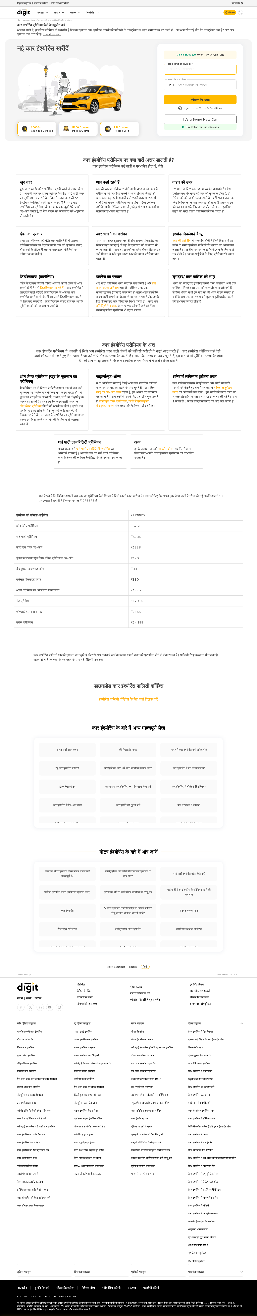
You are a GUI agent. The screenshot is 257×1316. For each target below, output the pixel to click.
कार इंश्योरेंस (67, 910)
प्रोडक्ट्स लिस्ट (85, 997)
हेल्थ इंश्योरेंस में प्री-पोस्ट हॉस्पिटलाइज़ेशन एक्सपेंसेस (212, 1158)
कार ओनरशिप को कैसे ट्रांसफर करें (33, 1197)
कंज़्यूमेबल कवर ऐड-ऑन (85, 1102)
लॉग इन (231, 12)
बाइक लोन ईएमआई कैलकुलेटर (88, 1173)
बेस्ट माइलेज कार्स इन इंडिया (30, 1181)
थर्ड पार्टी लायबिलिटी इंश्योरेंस (92, 449)
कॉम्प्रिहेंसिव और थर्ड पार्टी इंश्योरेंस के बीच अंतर (128, 768)
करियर (38, 998)
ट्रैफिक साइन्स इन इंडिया (143, 1166)
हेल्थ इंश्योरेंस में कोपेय (198, 1134)
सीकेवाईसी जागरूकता (87, 1003)
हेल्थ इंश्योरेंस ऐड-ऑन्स (199, 1094)
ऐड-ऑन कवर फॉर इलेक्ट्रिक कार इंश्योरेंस (37, 1078)
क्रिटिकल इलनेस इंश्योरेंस (200, 1078)
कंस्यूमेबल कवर (105, 406)
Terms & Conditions (210, 108)
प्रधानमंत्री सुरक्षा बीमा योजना (202, 1237)
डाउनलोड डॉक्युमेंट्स (200, 1003)
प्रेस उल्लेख (136, 987)
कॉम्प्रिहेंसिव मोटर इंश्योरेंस (128, 929)
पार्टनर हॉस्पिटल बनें (140, 993)
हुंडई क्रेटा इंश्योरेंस (26, 1055)
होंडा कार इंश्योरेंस (25, 1039)
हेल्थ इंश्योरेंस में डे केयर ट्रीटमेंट (203, 1181)
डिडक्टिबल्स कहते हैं (51, 288)
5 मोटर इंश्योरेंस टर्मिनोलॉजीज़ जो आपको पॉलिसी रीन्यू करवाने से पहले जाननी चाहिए (128, 910)
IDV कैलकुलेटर (67, 786)
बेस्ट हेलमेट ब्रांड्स (140, 1118)
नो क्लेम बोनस (165, 449)
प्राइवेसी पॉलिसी (151, 1288)
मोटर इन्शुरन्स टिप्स (188, 910)
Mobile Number (177, 79)
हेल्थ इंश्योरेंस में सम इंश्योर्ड (200, 1142)
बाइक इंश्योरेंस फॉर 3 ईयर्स (86, 1055)
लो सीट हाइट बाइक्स (83, 1134)
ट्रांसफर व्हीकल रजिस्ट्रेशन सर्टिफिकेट (149, 1094)
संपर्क (28, 998)
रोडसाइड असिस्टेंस (67, 929)
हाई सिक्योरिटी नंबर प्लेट (142, 1087)
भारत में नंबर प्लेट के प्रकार (143, 1173)
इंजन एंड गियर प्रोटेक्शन (112, 401)
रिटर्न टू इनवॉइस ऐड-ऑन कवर (88, 1094)
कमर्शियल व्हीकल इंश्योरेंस (189, 929)
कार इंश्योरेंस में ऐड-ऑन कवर (67, 805)
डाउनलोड (22, 1288)
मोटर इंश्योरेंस (137, 1031)
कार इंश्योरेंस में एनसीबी (188, 805)
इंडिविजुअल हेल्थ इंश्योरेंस (199, 1055)
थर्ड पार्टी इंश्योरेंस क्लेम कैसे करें (189, 873)
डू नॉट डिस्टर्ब (42, 1288)
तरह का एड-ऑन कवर (108, 392)
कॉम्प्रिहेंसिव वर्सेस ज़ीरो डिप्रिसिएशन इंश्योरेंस (152, 1047)
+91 (171, 85)
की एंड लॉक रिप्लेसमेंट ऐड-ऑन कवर (34, 1110)
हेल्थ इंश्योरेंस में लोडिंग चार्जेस (201, 1118)
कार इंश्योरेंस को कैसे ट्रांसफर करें (33, 1150)
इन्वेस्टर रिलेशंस (41, 3)
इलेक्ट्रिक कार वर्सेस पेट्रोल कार (32, 1189)
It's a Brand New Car (200, 119)
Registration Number (180, 63)
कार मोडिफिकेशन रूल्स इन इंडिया (146, 1110)
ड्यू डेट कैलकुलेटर (197, 1252)
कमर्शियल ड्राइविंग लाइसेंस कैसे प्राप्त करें (150, 1150)
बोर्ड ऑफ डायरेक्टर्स (200, 991)
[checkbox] (180, 108)
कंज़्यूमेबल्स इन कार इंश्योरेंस (30, 1094)
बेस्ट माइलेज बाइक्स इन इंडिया (87, 1158)
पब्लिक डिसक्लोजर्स (199, 997)
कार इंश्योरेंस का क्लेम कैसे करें (31, 1134)
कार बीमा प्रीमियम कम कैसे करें (31, 1118)
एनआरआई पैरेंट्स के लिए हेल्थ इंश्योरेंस (206, 1039)
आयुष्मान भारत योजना (198, 1229)
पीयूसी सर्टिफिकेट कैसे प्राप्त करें (146, 1142)
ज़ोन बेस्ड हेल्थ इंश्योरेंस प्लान (201, 1110)
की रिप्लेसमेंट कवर (128, 749)
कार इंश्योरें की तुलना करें (128, 805)
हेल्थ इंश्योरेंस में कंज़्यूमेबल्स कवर (203, 1213)
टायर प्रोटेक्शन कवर (67, 749)
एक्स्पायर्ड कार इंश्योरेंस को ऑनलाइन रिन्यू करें (128, 786)
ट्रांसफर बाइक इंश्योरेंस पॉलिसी (88, 1118)
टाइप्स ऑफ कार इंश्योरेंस (28, 1087)
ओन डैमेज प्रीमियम (31, 406)
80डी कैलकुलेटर (196, 1260)
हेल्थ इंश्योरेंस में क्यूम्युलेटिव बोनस (203, 1173)
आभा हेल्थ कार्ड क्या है (198, 1245)
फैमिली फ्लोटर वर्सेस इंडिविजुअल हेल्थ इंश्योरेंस (209, 1126)
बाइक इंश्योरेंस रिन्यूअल (84, 1047)
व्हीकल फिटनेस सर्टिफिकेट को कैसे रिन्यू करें (151, 1158)
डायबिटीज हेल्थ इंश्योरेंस (199, 1063)
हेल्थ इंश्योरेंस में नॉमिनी (198, 1205)
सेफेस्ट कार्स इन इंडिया (27, 1166)
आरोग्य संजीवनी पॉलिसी (199, 1102)
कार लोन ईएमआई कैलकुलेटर (30, 1205)
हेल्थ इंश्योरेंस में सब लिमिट (200, 1071)
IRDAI (132, 1288)
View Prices (200, 99)
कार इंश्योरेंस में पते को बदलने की (189, 768)
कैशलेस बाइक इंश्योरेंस (84, 1071)
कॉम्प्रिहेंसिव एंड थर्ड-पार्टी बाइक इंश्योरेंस (92, 1063)
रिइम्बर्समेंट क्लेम (195, 1047)
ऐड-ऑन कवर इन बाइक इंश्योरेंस (89, 1087)
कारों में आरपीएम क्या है (27, 1173)
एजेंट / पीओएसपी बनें (60, 3)
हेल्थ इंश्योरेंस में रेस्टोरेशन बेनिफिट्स (204, 1189)
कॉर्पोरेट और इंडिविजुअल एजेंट (145, 999)
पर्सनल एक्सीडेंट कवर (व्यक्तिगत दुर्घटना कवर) (67, 892)
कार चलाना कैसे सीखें (27, 1158)
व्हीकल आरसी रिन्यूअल (141, 1126)
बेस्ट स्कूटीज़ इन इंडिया (84, 1142)
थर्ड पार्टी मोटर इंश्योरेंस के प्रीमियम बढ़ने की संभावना (189, 892)
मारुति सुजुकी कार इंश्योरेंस (29, 1031)
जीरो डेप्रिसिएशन (138, 401)
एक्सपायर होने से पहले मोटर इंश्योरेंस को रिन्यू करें (128, 892)
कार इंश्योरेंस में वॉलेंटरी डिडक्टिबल (189, 786)
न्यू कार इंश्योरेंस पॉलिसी (67, 768)
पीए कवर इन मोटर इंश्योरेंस (143, 1063)
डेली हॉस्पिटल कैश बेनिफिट (200, 1150)
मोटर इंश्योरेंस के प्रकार (142, 1039)
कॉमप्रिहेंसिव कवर (106, 306)
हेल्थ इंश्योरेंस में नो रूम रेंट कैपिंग (203, 1197)
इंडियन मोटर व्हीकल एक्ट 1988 (146, 1078)
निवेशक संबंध (88, 1288)
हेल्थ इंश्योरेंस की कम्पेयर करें (201, 1087)
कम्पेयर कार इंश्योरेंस (26, 1071)
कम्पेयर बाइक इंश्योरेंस (84, 1078)
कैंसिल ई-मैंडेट (84, 991)
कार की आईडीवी (181, 241)
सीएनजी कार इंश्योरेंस (27, 1063)
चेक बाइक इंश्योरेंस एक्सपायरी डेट (89, 1126)
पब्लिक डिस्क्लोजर (65, 1288)
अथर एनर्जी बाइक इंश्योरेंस (86, 1039)
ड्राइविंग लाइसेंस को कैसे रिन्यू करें (147, 1134)
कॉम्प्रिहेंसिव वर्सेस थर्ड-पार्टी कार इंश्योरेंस (36, 1126)
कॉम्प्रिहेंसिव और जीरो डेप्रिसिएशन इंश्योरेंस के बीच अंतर (128, 873)
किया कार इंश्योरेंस (25, 1047)
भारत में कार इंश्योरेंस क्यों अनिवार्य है (189, 749)
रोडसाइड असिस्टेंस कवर (142, 1055)
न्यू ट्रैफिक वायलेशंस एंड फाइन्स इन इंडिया (150, 1102)
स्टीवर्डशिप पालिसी (111, 1288)
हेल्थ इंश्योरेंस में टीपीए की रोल (201, 1166)
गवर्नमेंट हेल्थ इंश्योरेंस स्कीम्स (201, 1221)
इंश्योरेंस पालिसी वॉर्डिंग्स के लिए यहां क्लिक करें (128, 699)
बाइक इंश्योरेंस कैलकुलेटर (86, 1110)
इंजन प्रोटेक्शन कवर (26, 1102)
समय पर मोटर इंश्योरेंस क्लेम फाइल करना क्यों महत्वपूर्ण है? (67, 873)
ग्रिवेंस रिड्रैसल (24, 3)
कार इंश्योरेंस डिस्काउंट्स (28, 1142)
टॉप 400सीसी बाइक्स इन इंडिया (89, 1166)
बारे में (20, 998)
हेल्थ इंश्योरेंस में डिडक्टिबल (200, 1031)
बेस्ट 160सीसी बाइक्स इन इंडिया (89, 1150)
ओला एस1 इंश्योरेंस (83, 1031)
